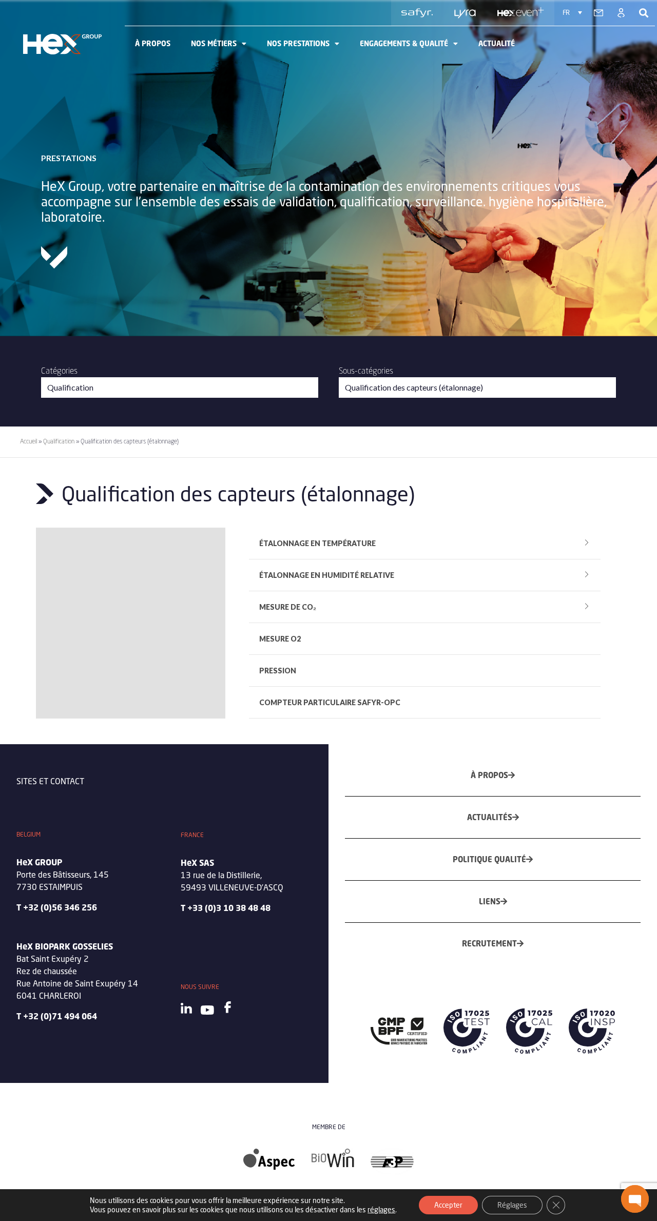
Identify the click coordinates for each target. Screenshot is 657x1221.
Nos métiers (214, 43)
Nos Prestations (298, 43)
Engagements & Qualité (404, 43)
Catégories (59, 370)
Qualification (58, 441)
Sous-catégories (366, 370)
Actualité (496, 43)
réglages (381, 1209)
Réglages (512, 1204)
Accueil (28, 441)
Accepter (448, 1204)
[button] (635, 1199)
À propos (152, 43)
